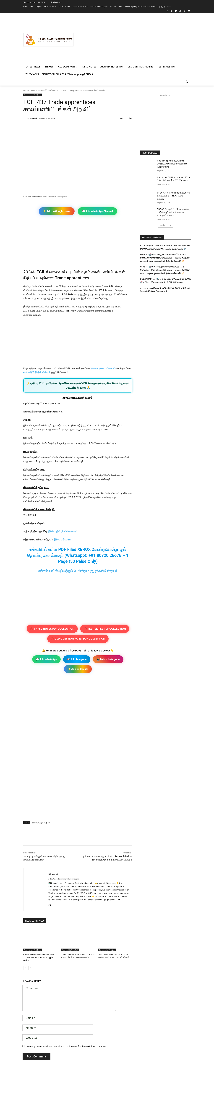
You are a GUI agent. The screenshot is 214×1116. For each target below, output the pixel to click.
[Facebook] (167, 11)
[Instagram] (171, 11)
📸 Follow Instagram (108, 659)
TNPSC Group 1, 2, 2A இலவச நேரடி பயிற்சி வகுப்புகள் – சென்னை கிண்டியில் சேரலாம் (173, 212)
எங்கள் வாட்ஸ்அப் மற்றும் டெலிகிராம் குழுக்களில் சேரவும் (77, 571)
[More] (74, 126)
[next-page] (30, 968)
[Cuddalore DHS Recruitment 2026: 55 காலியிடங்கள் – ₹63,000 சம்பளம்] (78, 939)
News (33, 90)
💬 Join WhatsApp (46, 659)
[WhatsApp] (184, 11)
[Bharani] (25, 118)
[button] (187, 82)
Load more (164, 225)
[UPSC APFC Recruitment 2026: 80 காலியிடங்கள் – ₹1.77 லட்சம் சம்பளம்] (115, 939)
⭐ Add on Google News (56, 211)
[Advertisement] (132, 40)
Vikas (142, 254)
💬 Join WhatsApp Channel (97, 211)
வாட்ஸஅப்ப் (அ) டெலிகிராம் (36, 372)
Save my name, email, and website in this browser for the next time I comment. (66, 1046)
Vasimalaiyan (146, 245)
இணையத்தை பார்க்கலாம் (103, 368)
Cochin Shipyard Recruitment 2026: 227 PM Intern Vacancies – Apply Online (38, 957)
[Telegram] (176, 11)
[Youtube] (189, 11)
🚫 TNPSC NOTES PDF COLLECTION (52, 628)
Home (26, 90)
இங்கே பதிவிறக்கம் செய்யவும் (62, 531)
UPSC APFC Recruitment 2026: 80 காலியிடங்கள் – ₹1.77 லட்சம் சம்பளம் (173, 195)
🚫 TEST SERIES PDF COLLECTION (105, 628)
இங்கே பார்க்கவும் (62, 539)
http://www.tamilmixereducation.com (63, 879)
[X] (180, 11)
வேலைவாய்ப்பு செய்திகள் (47, 90)
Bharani (33, 118)
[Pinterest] (60, 126)
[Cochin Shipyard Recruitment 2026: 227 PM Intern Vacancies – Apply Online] (40, 939)
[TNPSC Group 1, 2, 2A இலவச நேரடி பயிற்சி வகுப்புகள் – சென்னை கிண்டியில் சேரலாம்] (147, 213)
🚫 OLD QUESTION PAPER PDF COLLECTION (78, 638)
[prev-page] (25, 968)
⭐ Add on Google (78, 668)
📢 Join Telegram (77, 659)
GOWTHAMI (145, 278)
